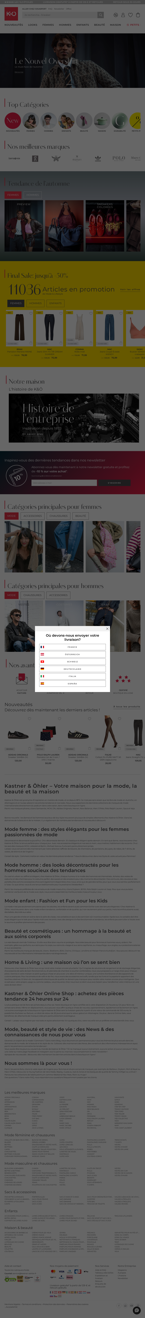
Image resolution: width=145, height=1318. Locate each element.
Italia (72, 676)
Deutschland (72, 669)
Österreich (72, 654)
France (72, 647)
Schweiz (72, 661)
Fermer (107, 628)
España (72, 683)
